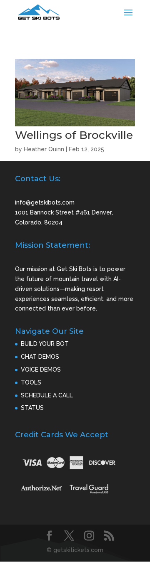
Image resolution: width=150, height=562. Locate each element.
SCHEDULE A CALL (47, 395)
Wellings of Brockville (74, 135)
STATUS (32, 407)
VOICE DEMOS (41, 369)
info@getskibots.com (45, 202)
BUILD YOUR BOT (45, 343)
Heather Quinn (44, 149)
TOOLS (31, 382)
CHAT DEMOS (40, 356)
